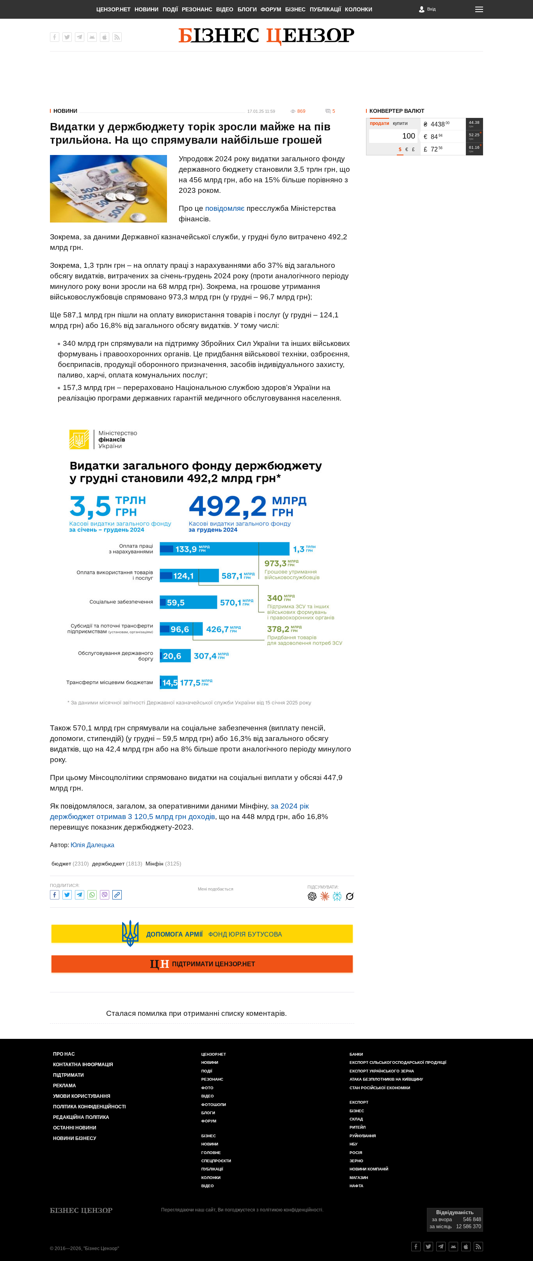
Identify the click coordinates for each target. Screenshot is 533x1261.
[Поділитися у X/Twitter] (67, 894)
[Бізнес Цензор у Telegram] (79, 37)
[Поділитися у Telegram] (79, 894)
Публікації (325, 9)
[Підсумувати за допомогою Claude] (324, 895)
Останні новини (74, 1128)
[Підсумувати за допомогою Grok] (349, 895)
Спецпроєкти (216, 1161)
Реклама (64, 1085)
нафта (356, 1186)
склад (356, 1119)
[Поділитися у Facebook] (54, 894)
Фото (207, 1088)
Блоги (247, 9)
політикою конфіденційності (291, 1210)
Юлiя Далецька (92, 845)
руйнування (363, 1136)
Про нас (64, 1054)
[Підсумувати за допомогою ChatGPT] (312, 895)
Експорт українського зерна (382, 1071)
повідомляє (225, 208)
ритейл (358, 1127)
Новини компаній (369, 1169)
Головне (211, 1153)
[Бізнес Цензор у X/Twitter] (67, 37)
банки (356, 1054)
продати (379, 123)
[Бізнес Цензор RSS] (117, 37)
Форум (271, 9)
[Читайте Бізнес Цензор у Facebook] (416, 1246)
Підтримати (68, 1075)
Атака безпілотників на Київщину (386, 1079)
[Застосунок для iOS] (104, 37)
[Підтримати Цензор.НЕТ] (202, 965)
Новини (146, 9)
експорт (359, 1102)
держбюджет (117, 863)
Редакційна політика (81, 1117)
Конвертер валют (397, 111)
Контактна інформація (83, 1064)
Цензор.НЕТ (113, 9)
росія (356, 1153)
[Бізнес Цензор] (266, 37)
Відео (224, 9)
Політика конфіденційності (89, 1107)
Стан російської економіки (380, 1088)
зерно (356, 1161)
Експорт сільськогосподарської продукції (398, 1062)
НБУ (353, 1144)
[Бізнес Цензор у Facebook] (54, 37)
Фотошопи (213, 1104)
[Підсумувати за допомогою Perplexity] (337, 895)
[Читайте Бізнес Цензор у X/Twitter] (428, 1246)
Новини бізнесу (74, 1138)
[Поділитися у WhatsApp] (92, 894)
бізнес (357, 1111)
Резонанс (197, 9)
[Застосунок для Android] (92, 37)
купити (400, 123)
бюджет (70, 863)
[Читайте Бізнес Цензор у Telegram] (441, 1246)
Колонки (358, 9)
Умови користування (81, 1096)
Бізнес (295, 9)
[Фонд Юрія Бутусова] (202, 933)
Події (170, 9)
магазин (359, 1178)
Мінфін (163, 863)
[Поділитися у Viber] (104, 894)
